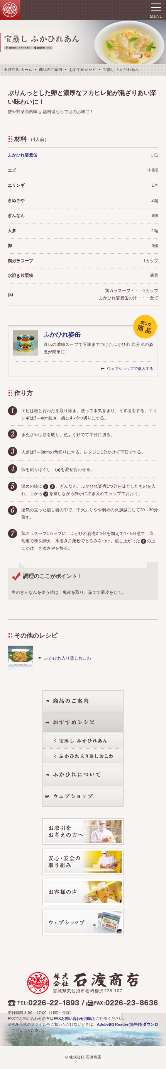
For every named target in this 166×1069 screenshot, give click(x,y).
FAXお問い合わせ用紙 (73, 1018)
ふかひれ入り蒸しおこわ (67, 658)
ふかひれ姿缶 (62, 334)
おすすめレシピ (82, 69)
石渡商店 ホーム (18, 69)
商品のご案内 (50, 69)
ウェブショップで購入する (130, 368)
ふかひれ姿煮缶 (22, 155)
